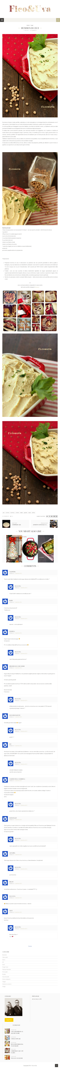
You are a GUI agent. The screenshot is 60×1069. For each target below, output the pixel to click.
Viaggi (3, 986)
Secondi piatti (5, 976)
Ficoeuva (30, 946)
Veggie (32, 25)
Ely (10, 744)
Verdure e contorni (6, 984)
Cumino (7, 512)
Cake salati (5, 957)
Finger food (5, 967)
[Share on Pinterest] (54, 516)
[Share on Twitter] (47, 516)
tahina (33, 512)
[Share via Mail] (56, 516)
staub (29, 512)
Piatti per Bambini (6, 969)
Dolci (3, 964)
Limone (17, 512)
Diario (3, 959)
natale (21, 512)
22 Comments (33, 30)
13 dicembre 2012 (23, 928)
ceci (3, 512)
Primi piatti (5, 972)
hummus (12, 512)
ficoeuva (37, 287)
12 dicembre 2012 (18, 912)
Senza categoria (6, 979)
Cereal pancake (16, 1038)
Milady (11, 882)
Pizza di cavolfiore (17, 1058)
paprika (25, 512)
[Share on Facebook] (49, 516)
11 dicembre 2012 (18, 573)
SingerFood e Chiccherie (17, 666)
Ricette (28, 25)
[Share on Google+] (52, 516)
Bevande (4, 955)
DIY (3, 962)
